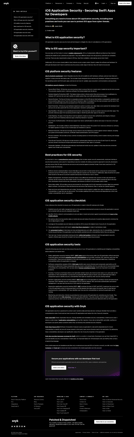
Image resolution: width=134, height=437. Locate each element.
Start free (71, 367)
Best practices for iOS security (22, 26)
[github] (19, 426)
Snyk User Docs (61, 404)
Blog (35, 402)
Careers (82, 406)
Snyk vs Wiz (106, 408)
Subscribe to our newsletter (105, 422)
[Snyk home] (6, 3)
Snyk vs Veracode (108, 402)
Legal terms (78, 432)
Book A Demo (84, 404)
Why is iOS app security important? (24, 20)
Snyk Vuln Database (62, 408)
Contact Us (83, 402)
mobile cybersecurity (75, 53)
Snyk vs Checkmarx (108, 404)
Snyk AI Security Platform (18, 399)
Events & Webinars (85, 408)
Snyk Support (61, 406)
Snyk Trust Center (62, 413)
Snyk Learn (60, 402)
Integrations (14, 404)
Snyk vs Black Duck (108, 406)
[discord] (24, 426)
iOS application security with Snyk (23, 35)
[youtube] (15, 426)
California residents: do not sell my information (111, 432)
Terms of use (95, 432)
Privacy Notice (86, 432)
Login (103, 3)
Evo (12, 402)
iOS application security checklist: (23, 29)
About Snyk (83, 399)
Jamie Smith (58, 26)
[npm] (22, 426)
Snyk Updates (61, 411)
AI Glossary (37, 406)
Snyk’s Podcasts (38, 404)
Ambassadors (83, 411)
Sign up (113, 3)
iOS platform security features (22, 23)
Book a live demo (124, 3)
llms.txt (36, 408)
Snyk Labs (60, 399)
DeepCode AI (15, 406)
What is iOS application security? (23, 17)
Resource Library (39, 399)
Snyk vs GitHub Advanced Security (112, 399)
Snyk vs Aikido (107, 411)
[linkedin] (17, 426)
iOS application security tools (22, 32)
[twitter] (12, 426)
